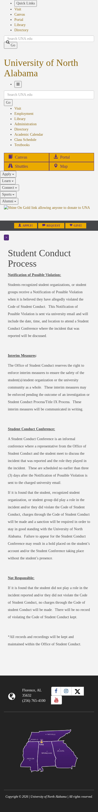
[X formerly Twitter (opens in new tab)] (77, 691)
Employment (23, 114)
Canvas (19, 14)
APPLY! (27, 225)
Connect (8, 188)
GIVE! (78, 225)
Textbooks (22, 145)
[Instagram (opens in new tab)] (66, 691)
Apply (7, 174)
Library (20, 25)
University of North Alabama (41, 68)
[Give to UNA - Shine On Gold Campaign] (49, 776)
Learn (7, 181)
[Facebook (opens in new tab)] (56, 691)
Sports (7, 194)
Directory (21, 30)
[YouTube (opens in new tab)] (56, 700)
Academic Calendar (28, 134)
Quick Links (25, 3)
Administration (25, 124)
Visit (17, 9)
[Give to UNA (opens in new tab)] (49, 212)
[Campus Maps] (49, 750)
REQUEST (53, 225)
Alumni (8, 201)
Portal (18, 20)
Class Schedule (25, 140)
